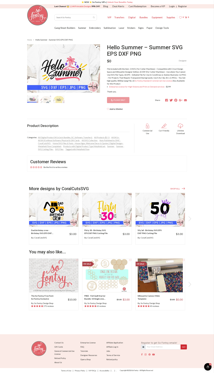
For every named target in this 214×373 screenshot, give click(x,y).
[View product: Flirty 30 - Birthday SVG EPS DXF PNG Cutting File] (107, 210)
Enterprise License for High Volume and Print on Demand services (136, 86)
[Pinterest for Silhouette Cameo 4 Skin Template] (163, 287)
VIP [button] (109, 17)
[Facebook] (142, 354)
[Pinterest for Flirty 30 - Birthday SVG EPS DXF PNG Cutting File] (110, 221)
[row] (107, 219)
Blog (105, 6)
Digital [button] (131, 17)
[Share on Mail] (185, 100)
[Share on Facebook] (166, 100)
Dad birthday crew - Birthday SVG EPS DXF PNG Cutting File (41, 232)
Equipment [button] (157, 17)
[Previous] (32, 69)
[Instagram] (146, 354)
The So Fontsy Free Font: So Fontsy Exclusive (42, 297)
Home (29, 40)
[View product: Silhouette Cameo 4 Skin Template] (160, 275)
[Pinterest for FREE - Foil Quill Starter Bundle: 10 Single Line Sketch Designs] (110, 287)
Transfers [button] (119, 17)
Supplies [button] (171, 17)
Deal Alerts (118, 6)
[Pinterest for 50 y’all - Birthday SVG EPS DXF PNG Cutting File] (163, 221)
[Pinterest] (149, 354)
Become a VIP (158, 6)
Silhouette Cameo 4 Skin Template (149, 297)
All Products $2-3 (101, 137)
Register (182, 6)
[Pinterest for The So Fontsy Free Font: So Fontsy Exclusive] (57, 287)
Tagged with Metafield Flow (77, 149)
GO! (184, 347)
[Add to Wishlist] (77, 194)
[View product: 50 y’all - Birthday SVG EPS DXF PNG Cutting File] (160, 210)
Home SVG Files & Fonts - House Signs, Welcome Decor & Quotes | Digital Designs (88, 143)
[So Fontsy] (37, 15)
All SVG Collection (89, 140)
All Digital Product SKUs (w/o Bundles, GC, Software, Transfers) (65, 137)
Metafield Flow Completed (49, 146)
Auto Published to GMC (109, 140)
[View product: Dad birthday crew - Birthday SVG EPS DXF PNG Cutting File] (53, 210)
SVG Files (59, 149)
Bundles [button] (143, 17)
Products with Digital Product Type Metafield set (84, 146)
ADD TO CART (68, 222)
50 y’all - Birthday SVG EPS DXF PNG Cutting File (150, 231)
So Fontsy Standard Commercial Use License (153, 81)
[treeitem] (32, 99)
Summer (110, 146)
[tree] (63, 99)
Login (172, 6)
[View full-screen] (97, 46)
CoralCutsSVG (44, 143)
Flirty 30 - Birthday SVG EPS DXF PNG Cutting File (96, 231)
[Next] (95, 69)
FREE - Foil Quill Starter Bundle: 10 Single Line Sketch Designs (95, 297)
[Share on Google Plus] (180, 100)
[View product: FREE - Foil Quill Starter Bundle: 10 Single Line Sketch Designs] (107, 275)
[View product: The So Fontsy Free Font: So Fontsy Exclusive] (53, 275)
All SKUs (115, 137)
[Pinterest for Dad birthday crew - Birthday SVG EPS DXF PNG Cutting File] (57, 221)
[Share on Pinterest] (175, 100)
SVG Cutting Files (45, 149)
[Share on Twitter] (171, 100)
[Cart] (186, 17)
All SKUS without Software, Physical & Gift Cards (59, 140)
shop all (175, 189)
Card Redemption (137, 6)
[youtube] (153, 354)
